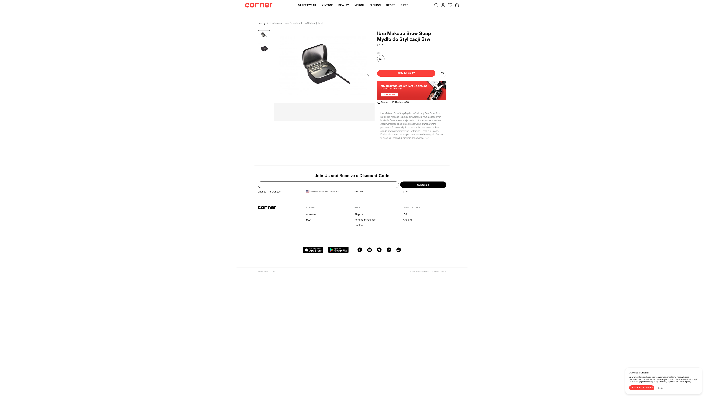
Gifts (404, 5)
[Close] (697, 372)
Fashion (375, 5)
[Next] (368, 76)
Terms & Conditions (419, 271)
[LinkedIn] (389, 249)
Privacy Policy (439, 271)
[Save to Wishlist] (442, 73)
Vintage (327, 5)
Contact (359, 225)
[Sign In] (443, 5)
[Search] (436, 5)
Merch (359, 5)
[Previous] (280, 76)
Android (407, 219)
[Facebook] (360, 249)
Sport (390, 5)
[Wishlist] (450, 5)
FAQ (308, 219)
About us (311, 214)
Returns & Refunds (365, 219)
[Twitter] (379, 249)
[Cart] (457, 5)
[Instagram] (369, 249)
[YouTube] (398, 249)
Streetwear (307, 5)
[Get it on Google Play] (338, 250)
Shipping (359, 214)
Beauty (343, 5)
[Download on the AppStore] (313, 250)
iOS (405, 214)
